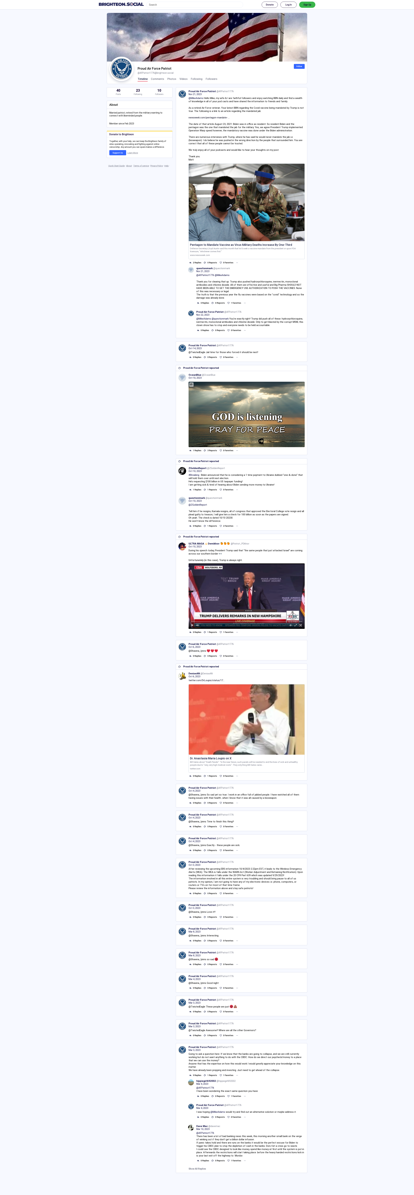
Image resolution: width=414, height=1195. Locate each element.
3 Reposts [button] (212, 450)
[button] (247, 596)
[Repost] (205, 262)
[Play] (192, 625)
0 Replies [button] (205, 303)
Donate (270, 4)
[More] (237, 262)
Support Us (118, 153)
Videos (184, 79)
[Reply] (190, 262)
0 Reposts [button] (212, 263)
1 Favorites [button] (236, 303)
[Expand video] (295, 625)
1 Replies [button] (197, 450)
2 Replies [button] (197, 263)
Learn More (132, 153)
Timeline (143, 79)
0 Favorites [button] (228, 263)
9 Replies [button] (197, 1075)
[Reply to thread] (198, 303)
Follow (299, 66)
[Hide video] (290, 625)
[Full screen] (300, 625)
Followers (211, 79)
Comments (157, 79)
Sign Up (307, 4)
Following (196, 79)
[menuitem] (247, 596)
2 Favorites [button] (228, 526)
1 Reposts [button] (212, 490)
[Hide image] (191, 384)
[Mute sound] (197, 625)
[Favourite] (221, 262)
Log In (288, 4)
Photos (171, 79)
